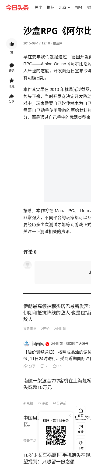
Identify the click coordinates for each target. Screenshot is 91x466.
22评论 (43, 403)
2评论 (45, 328)
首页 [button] (81, 416)
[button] (38, 7)
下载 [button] (80, 444)
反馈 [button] (81, 432)
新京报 (28, 403)
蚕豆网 (58, 43)
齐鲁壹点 (29, 328)
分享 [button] (11, 101)
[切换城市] (69, 7)
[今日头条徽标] (17, 7)
